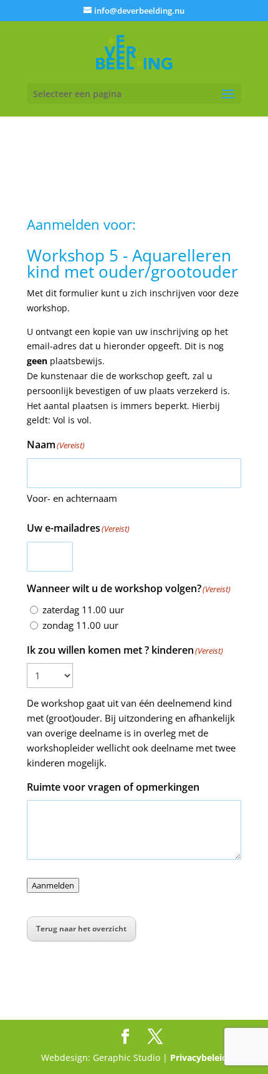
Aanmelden (53, 885)
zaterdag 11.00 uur (83, 609)
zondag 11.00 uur (80, 625)
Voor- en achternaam (72, 498)
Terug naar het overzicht (81, 928)
